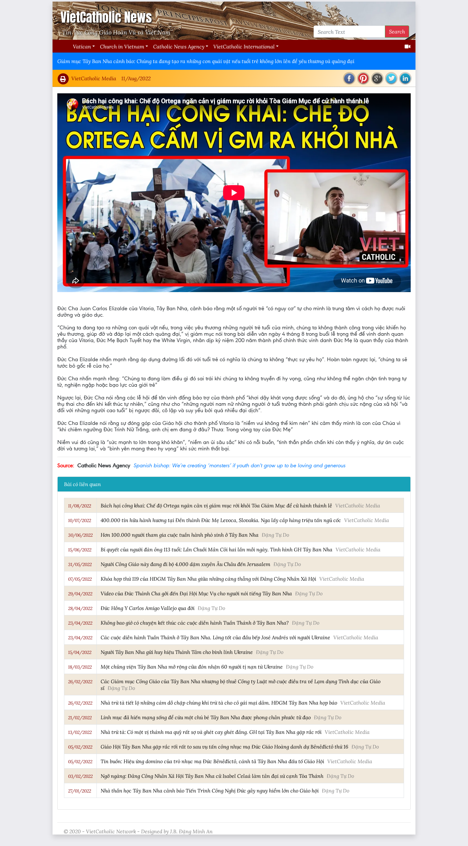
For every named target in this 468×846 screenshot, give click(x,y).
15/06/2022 (79, 550)
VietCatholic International (244, 46)
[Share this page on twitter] (391, 78)
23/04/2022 (80, 623)
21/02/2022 (80, 718)
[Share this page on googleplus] (377, 78)
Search (397, 31)
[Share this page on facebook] (349, 78)
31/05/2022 (80, 564)
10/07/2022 (79, 520)
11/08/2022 (79, 506)
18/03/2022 (80, 667)
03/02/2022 (80, 776)
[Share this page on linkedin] (405, 78)
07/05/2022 (80, 579)
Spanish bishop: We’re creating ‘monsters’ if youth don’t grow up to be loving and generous (239, 465)
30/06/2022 (80, 535)
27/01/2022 (79, 791)
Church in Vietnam (122, 46)
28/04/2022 (80, 608)
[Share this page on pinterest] (363, 78)
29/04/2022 (80, 594)
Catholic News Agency (178, 46)
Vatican (82, 46)
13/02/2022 (80, 732)
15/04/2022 (79, 652)
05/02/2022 (80, 747)
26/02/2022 (80, 682)
